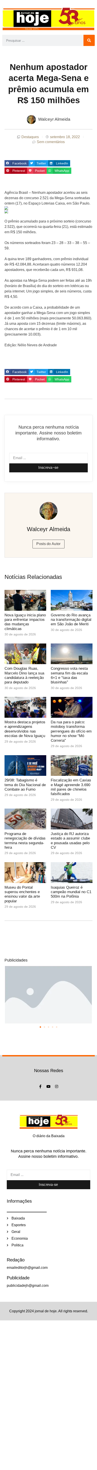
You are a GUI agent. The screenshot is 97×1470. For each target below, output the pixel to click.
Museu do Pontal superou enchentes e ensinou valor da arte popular (22, 894)
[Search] (89, 40)
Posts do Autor (48, 544)
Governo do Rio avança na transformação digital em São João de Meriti (71, 619)
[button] (17, 163)
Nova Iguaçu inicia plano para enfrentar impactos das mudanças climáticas (25, 622)
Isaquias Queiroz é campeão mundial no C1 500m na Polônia (71, 892)
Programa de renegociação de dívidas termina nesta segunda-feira (25, 841)
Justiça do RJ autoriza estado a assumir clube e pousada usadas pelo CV (70, 841)
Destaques (30, 137)
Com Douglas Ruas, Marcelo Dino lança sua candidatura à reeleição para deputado (24, 675)
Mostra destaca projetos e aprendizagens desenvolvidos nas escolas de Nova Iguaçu (25, 729)
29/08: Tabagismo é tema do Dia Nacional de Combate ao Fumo (25, 785)
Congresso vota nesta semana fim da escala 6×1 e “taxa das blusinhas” (69, 675)
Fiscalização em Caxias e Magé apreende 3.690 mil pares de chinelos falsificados (71, 787)
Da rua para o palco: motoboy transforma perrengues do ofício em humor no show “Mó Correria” (71, 731)
